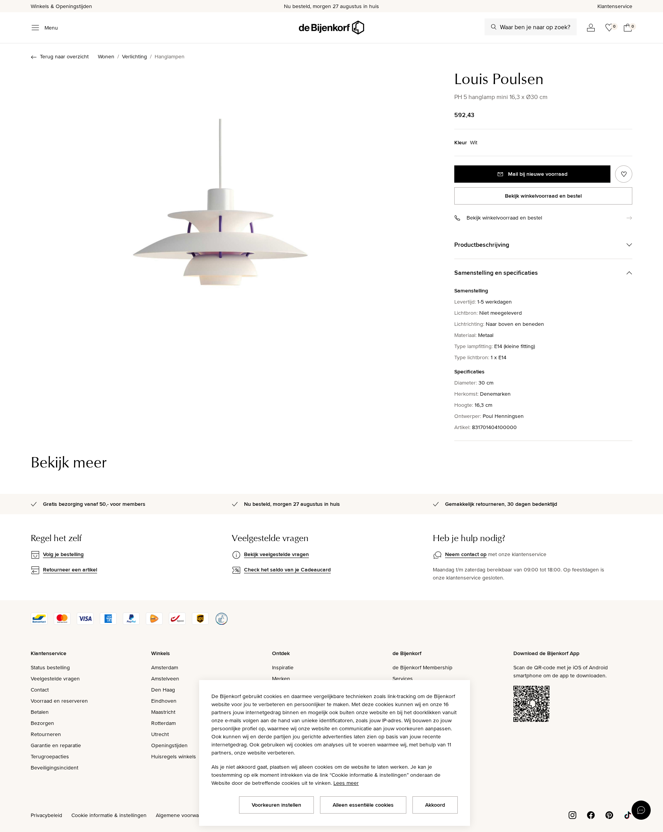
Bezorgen (42, 723)
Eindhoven (163, 701)
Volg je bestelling (63, 554)
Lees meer (346, 783)
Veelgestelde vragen (55, 678)
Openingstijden (169, 745)
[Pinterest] (609, 814)
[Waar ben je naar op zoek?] (494, 27)
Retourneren (46, 734)
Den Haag (163, 690)
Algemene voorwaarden (184, 815)
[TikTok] (627, 814)
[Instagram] (572, 814)
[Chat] (641, 810)
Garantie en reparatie (56, 745)
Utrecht (160, 734)
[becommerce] (221, 623)
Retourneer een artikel (70, 569)
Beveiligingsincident (54, 767)
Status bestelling (50, 667)
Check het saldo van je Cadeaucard (287, 569)
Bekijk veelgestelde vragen (276, 554)
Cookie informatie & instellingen (109, 815)
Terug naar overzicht (64, 56)
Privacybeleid (46, 815)
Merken (281, 678)
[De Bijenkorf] (331, 27)
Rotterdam (163, 723)
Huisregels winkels (173, 756)
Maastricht (163, 712)
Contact (40, 690)
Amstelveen (165, 678)
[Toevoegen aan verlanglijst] (623, 174)
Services (403, 678)
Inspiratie (283, 667)
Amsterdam (164, 667)
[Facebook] (590, 814)
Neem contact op (466, 554)
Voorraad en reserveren (59, 701)
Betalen (40, 712)
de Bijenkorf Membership (422, 667)
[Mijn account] (590, 27)
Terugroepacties (50, 756)
